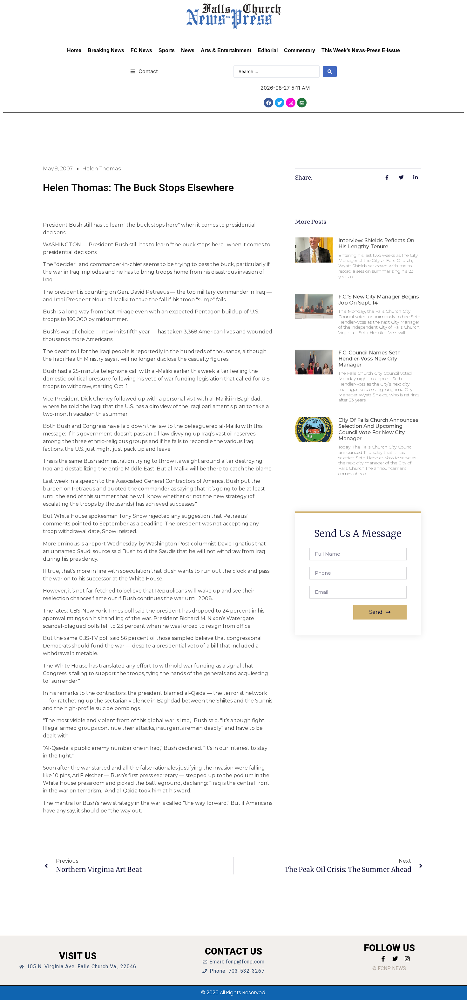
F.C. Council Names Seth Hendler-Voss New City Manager (369, 359)
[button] (144, 71)
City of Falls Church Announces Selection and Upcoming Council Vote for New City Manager (378, 429)
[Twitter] (279, 102)
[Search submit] (330, 71)
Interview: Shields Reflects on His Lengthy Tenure (376, 243)
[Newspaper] (302, 102)
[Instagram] (290, 102)
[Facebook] (268, 102)
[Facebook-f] (383, 959)
